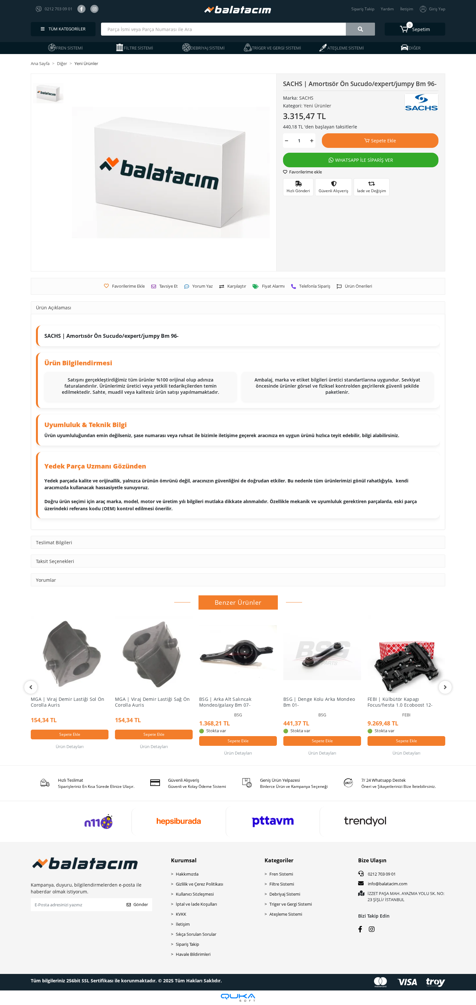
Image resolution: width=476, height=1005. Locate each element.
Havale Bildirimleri (193, 954)
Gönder (140, 904)
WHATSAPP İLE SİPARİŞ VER (364, 160)
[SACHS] (421, 102)
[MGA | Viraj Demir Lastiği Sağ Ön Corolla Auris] (154, 654)
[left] (31, 687)
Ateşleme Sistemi (285, 914)
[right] (445, 687)
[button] (415, 29)
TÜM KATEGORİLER (66, 29)
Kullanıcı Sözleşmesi (195, 894)
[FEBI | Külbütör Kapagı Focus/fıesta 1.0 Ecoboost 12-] (406, 654)
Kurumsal (184, 860)
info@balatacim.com (387, 884)
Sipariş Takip (362, 9)
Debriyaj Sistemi (284, 894)
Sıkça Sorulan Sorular (196, 934)
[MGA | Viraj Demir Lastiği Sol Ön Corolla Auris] (69, 654)
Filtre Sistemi (281, 884)
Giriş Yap (437, 9)
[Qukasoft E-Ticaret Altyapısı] (238, 998)
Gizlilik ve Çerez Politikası (199, 884)
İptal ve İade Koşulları (196, 904)
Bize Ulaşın (372, 860)
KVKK (181, 914)
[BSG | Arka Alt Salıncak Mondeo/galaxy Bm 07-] (238, 654)
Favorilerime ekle (305, 172)
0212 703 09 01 (381, 874)
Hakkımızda (187, 874)
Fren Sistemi (281, 874)
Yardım (387, 9)
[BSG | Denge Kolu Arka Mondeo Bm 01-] (322, 654)
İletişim (406, 9)
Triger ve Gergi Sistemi (290, 904)
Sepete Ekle (383, 141)
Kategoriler (279, 860)
